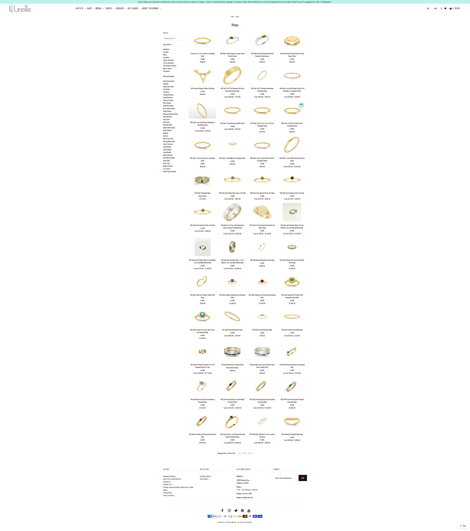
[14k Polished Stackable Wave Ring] (292, 421)
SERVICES (120, 8)
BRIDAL (99, 8)
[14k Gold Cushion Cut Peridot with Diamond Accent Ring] (292, 282)
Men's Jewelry (167, 68)
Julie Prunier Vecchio (169, 171)
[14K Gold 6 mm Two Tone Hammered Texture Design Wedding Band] (232, 212)
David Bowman (167, 97)
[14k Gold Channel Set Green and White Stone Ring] (292, 247)
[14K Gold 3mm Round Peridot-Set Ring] (202, 212)
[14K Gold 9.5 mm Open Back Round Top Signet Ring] (262, 212)
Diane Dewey (167, 111)
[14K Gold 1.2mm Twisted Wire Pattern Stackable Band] (262, 145)
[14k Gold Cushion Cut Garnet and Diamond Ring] (262, 282)
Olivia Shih (166, 160)
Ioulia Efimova (167, 116)
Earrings (166, 52)
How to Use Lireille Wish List (172, 479)
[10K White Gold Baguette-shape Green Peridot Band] (232, 40)
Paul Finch (166, 122)
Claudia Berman (168, 94)
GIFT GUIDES (133, 8)
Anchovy (165, 83)
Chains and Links (168, 60)
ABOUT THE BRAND (150, 8)
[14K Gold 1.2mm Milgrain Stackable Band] (232, 145)
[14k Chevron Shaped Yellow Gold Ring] (202, 75)
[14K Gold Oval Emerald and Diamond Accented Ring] (292, 386)
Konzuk (165, 135)
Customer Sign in (205, 476)
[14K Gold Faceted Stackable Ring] (292, 316)
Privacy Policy (167, 492)
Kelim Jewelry (167, 130)
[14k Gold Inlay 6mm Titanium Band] (232, 351)
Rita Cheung (167, 103)
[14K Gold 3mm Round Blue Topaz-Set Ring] (232, 180)
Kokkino (165, 133)
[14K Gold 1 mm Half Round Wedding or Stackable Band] (202, 110)
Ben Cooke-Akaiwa (169, 108)
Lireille (233, 522)
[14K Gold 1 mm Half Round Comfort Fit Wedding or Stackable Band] (292, 75)
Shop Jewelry (167, 44)
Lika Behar (166, 89)
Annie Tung (166, 163)
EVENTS (109, 8)
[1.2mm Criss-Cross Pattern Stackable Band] (202, 40)
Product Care (167, 484)
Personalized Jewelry (169, 65)
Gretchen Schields (169, 157)
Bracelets (166, 57)
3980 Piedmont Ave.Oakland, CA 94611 (243, 481)
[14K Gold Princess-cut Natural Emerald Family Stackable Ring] (232, 421)
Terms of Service (168, 495)
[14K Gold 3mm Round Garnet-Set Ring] (292, 180)
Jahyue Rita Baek (168, 86)
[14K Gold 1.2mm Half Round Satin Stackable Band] (292, 110)
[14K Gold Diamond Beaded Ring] (232, 316)
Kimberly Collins (168, 105)
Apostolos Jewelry (168, 81)
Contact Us (166, 481)
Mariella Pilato (167, 124)
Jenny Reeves (167, 146)
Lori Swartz (166, 168)
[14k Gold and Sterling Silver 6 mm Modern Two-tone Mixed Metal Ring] (202, 247)
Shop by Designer (168, 76)
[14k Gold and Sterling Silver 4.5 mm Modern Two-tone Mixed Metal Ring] (292, 212)
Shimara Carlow (168, 100)
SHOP (89, 8)
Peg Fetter (166, 119)
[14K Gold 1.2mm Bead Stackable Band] (232, 110)
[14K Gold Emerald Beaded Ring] (262, 316)
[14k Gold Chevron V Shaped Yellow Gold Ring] (202, 282)
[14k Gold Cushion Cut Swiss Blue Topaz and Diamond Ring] (202, 316)
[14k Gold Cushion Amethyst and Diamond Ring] (232, 282)
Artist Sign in (204, 479)
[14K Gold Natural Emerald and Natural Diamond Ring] (202, 386)
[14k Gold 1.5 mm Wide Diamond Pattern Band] (292, 145)
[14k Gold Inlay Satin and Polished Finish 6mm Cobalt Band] (262, 351)
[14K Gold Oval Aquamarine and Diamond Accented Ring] (262, 386)
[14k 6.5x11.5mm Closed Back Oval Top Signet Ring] (292, 40)
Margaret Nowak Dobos (170, 114)
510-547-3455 (247, 493)
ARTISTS (79, 8)
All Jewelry (166, 71)
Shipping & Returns (169, 476)
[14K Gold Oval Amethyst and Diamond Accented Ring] (232, 386)
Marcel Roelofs (168, 155)
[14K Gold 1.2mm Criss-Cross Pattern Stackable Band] (262, 110)
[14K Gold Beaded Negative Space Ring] (262, 247)
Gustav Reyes (167, 149)
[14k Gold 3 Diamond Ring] (202, 180)
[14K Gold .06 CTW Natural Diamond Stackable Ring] (262, 75)
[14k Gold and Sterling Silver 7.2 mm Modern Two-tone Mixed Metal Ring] (232, 247)
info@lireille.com (247, 497)
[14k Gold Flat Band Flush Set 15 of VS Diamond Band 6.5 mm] (202, 351)
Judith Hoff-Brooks (169, 127)
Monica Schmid (168, 166)
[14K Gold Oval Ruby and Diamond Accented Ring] (202, 421)
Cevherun (166, 92)
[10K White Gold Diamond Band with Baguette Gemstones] (262, 40)
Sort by (165, 32)
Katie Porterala (168, 144)
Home (232, 17)
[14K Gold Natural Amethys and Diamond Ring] (292, 351)
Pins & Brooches (168, 63)
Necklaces (166, 49)
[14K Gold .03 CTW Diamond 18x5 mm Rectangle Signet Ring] (232, 75)
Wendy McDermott (169, 141)
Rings (165, 54)
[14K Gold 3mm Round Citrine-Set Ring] (262, 180)
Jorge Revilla (167, 152)
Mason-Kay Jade (168, 138)
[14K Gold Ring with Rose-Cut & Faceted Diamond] (262, 421)
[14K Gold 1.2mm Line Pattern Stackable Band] (202, 145)
